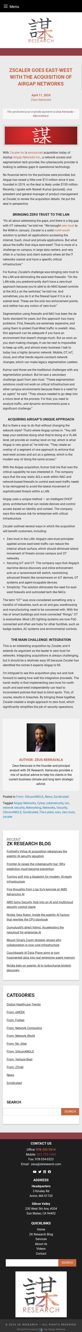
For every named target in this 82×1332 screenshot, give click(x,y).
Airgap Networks (25, 803)
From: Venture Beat (19, 1059)
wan (58, 812)
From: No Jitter (17, 1044)
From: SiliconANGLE (29, 796)
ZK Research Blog (41, 1234)
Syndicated (61, 796)
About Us (41, 1244)
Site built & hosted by (41, 1329)
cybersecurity (55, 803)
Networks (49, 807)
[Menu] (6, 6)
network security (14, 807)
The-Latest (46, 812)
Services (41, 1239)
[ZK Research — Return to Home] (41, 30)
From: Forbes (15, 1020)
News (48, 796)
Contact (41, 1253)
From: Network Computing (24, 1028)
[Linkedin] (44, 1172)
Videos (41, 1248)
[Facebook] (49, 1172)
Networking (33, 807)
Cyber (41, 803)
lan (67, 803)
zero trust (68, 812)
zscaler (7, 816)
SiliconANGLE (12, 812)
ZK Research (27, 1324)
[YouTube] (34, 1172)
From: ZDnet (15, 1067)
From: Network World (21, 1036)
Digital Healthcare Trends (24, 1004)
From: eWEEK (16, 1012)
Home (41, 1229)
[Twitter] (39, 1172)
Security (61, 807)
